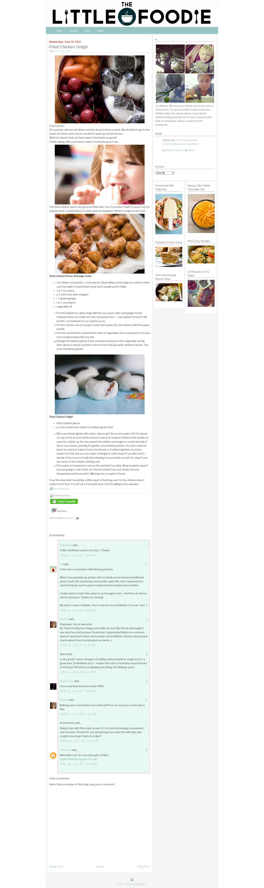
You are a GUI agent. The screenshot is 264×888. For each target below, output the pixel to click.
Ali (61, 564)
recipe (61, 51)
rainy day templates (132, 884)
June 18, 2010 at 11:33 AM (78, 645)
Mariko (64, 619)
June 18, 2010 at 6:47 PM (78, 672)
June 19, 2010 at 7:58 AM (78, 691)
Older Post (143, 866)
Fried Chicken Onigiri (68, 47)
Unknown (65, 750)
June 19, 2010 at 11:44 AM (78, 714)
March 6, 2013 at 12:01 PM (79, 741)
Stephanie (66, 545)
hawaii (100, 30)
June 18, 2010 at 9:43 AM (78, 610)
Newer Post (56, 866)
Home (100, 866)
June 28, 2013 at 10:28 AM (78, 764)
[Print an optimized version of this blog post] (63, 504)
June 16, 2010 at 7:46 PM (78, 555)
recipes (73, 30)
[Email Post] (76, 518)
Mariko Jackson (175, 150)
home (59, 30)
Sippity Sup (66, 681)
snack (68, 51)
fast (56, 51)
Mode (191, 150)
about (87, 30)
